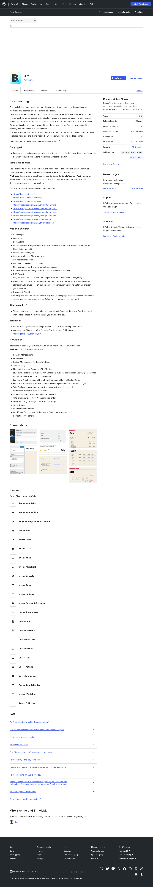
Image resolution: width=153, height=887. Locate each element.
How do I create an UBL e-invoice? (25, 775)
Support (140, 90)
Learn (66, 847)
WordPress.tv (70, 858)
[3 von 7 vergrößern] (64, 432)
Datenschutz (15, 858)
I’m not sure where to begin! (22, 737)
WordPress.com (126, 847)
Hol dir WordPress (140, 4)
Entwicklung (61, 90)
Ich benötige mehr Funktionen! (23, 791)
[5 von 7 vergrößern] (93, 432)
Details (15, 90)
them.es (30, 80)
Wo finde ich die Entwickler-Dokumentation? (29, 722)
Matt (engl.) (124, 851)
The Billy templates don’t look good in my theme (31, 752)
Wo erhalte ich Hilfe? (19, 745)
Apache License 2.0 (50, 141)
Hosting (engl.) (15, 855)
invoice (139, 152)
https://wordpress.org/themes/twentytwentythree (35, 208)
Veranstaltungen (97, 851)
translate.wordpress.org (34, 299)
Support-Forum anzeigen (114, 212)
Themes (40, 851)
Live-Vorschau (136, 78)
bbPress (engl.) (126, 855)
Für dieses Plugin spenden (114, 236)
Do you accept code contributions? (25, 799)
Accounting (125, 152)
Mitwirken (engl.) (98, 847)
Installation (45, 90)
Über (12, 847)
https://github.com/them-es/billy (27, 334)
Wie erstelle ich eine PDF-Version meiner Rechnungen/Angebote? (38, 767)
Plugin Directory (16, 12)
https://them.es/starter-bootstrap (28, 197)
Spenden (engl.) (98, 855)
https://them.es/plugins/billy (31, 349)
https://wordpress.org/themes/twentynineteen (33, 223)
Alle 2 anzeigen (137, 147)
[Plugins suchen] (35, 20)
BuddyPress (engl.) (127, 858)
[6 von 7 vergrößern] (93, 453)
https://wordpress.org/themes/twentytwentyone (34, 215)
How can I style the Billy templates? (25, 760)
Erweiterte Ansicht (111, 164)
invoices (133, 157)
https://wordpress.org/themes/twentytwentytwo (34, 212)
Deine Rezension (110, 188)
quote (140, 157)
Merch (94, 858)
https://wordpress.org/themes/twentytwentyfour (34, 205)
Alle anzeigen (137, 188)
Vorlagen (40, 858)
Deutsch (35, 872)
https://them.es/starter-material (27, 201)
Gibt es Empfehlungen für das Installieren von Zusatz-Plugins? (37, 730)
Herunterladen (118, 78)
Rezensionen (29, 90)
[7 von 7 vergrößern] (93, 471)
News (12, 851)
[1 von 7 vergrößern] (34, 432)
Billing (133, 152)
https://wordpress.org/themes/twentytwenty (32, 219)
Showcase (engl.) (44, 847)
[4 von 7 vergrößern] (64, 457)
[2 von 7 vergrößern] (34, 449)
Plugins (39, 855)
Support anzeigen (133, 109)
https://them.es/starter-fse (25, 194)
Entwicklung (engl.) (71, 855)
